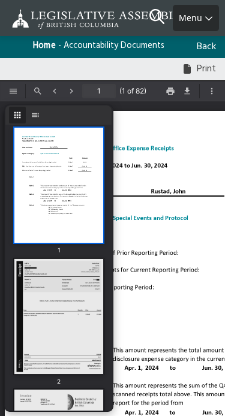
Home (44, 46)
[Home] (48, 18)
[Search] (161, 18)
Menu (192, 17)
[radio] (17, 115)
